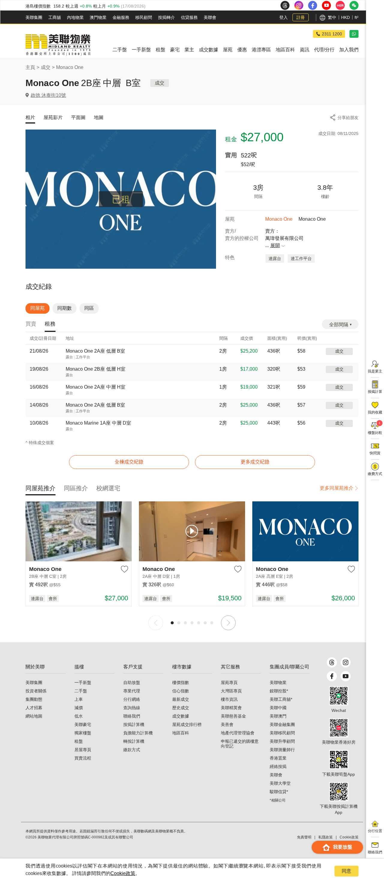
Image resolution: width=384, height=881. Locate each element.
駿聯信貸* (279, 791)
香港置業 (278, 758)
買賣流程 (82, 758)
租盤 (78, 741)
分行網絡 (131, 699)
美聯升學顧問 (282, 741)
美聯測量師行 (282, 749)
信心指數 (180, 690)
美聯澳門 (278, 716)
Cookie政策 (122, 873)
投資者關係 (36, 690)
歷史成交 (180, 707)
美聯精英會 (231, 707)
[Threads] (332, 662)
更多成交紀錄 (255, 461)
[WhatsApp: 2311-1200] (354, 34)
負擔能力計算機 (138, 732)
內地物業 (75, 17)
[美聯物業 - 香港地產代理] (58, 45)
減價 (78, 707)
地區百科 (180, 732)
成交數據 (180, 716)
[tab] (31, 324)
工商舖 (54, 17)
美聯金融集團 (282, 724)
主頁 (30, 67)
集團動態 (34, 699)
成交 (45, 67)
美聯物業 (278, 682)
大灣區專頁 (231, 690)
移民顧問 (143, 17)
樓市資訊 (229, 699)
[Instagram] (345, 662)
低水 (78, 716)
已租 (121, 199)
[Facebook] (332, 676)
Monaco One (69, 67)
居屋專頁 (82, 749)
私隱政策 (325, 837)
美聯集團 (34, 17)
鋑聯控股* (279, 690)
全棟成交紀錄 (129, 461)
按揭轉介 (166, 17)
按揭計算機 (133, 724)
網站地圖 (34, 716)
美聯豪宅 (82, 724)
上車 (78, 699)
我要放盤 (342, 847)
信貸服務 (189, 17)
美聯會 (210, 17)
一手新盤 (82, 682)
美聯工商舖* (281, 699)
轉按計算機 (133, 741)
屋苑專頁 (229, 682)
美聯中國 (278, 707)
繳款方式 (131, 749)
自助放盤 (131, 682)
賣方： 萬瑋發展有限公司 (284, 238)
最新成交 (180, 699)
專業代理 (131, 690)
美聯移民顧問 (282, 732)
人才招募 (34, 707)
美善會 (227, 724)
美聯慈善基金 (233, 716)
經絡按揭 (278, 766)
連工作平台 (301, 258)
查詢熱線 (131, 707)
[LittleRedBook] (338, 727)
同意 (346, 871)
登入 (283, 17)
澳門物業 (98, 17)
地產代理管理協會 (237, 732)
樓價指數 (180, 682)
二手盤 (80, 690)
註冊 (300, 17)
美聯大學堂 (280, 783)
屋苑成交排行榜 (187, 724)
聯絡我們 (131, 716)
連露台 (274, 258)
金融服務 (120, 17)
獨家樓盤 (82, 732)
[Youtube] (345, 676)
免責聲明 (304, 837)
